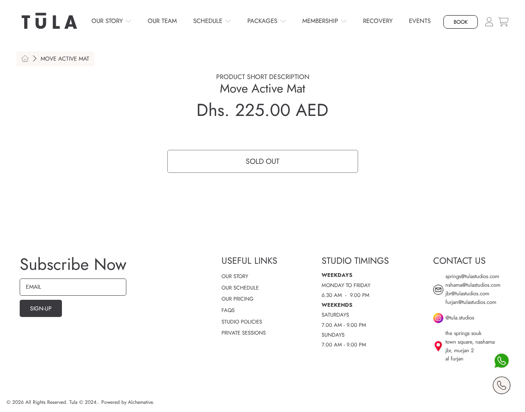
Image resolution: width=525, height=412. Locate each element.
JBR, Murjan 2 (459, 350)
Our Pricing (237, 299)
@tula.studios (459, 317)
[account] (489, 21)
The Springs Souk (463, 333)
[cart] (503, 22)
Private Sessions (243, 333)
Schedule (208, 20)
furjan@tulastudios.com (470, 302)
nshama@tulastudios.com (472, 285)
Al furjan (454, 358)
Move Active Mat (65, 59)
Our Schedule (240, 288)
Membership (321, 20)
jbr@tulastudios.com (467, 293)
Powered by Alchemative (127, 402)
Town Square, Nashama (470, 342)
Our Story (108, 20)
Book (461, 22)
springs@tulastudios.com (472, 276)
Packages (263, 20)
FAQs (228, 310)
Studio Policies (241, 322)
